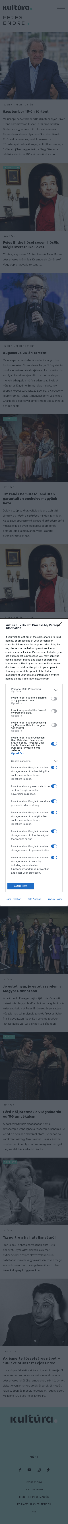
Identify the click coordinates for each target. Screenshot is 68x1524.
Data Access (34, 898)
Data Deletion (13, 898)
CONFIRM (20, 886)
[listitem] (34, 690)
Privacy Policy (54, 898)
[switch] (54, 699)
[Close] (60, 625)
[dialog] (34, 762)
